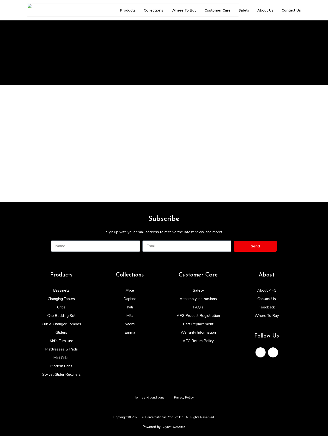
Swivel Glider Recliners (61, 374)
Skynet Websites (173, 426)
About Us (265, 10)
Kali (130, 307)
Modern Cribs (61, 366)
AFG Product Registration (198, 315)
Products (128, 10)
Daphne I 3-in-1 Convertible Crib (60, 169)
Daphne (129, 298)
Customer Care (218, 10)
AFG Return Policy (198, 341)
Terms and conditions (149, 397)
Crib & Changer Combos (61, 324)
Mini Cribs (61, 357)
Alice (130, 290)
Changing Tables (61, 298)
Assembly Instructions (198, 298)
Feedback (267, 307)
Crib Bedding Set (61, 315)
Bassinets (61, 290)
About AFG (266, 290)
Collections (153, 10)
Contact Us (291, 10)
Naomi (129, 324)
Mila (129, 315)
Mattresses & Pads (61, 349)
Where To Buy (183, 10)
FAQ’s (198, 307)
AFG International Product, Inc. (162, 417)
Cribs (61, 307)
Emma (130, 332)
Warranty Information (198, 332)
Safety (244, 10)
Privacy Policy (184, 397)
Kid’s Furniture (61, 341)
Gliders (61, 332)
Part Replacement (198, 324)
